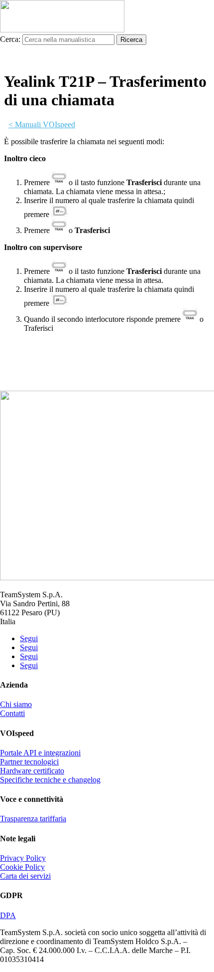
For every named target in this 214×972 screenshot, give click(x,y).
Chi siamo (16, 704)
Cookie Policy (22, 867)
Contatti (12, 713)
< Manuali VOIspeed (41, 124)
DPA (8, 915)
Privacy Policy (23, 858)
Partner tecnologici (29, 761)
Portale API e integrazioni (40, 752)
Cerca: (10, 39)
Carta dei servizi (25, 876)
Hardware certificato (32, 770)
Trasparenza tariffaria (33, 818)
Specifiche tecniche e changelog (50, 779)
